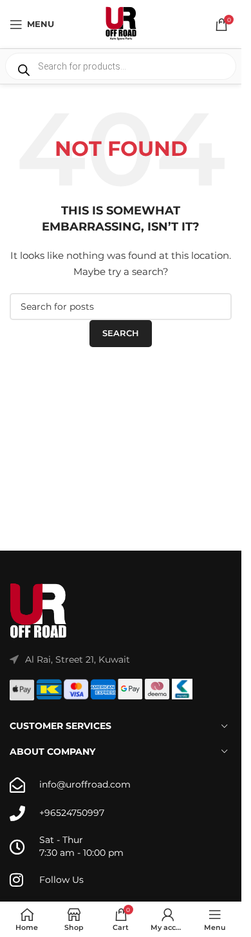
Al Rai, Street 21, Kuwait (77, 659)
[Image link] (39, 610)
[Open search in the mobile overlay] (120, 66)
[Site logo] (121, 23)
